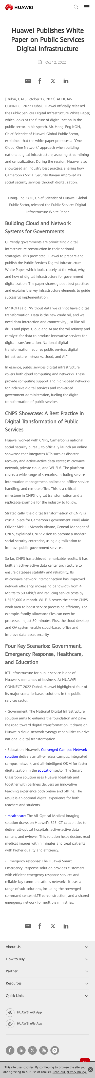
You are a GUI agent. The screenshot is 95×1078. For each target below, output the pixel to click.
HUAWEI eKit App (29, 1012)
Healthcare (16, 816)
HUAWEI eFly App (29, 1023)
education (45, 770)
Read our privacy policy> (70, 1072)
